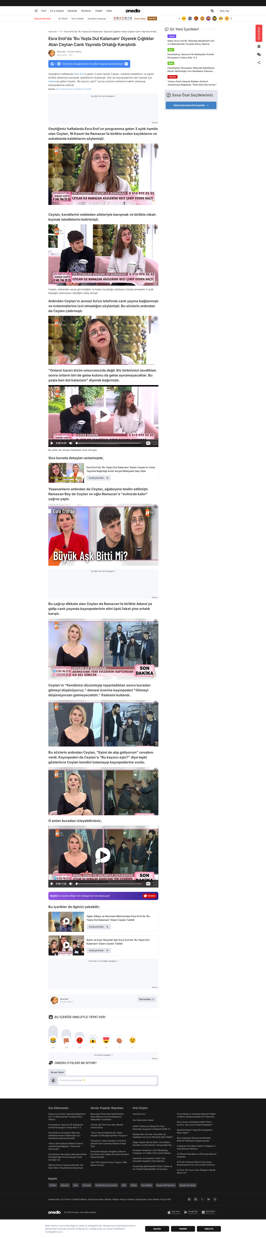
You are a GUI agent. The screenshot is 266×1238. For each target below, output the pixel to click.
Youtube (87, 1185)
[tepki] (53, 1040)
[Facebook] (195, 1199)
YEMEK (99, 11)
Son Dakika (146, 1185)
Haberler (52, 31)
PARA (109, 11)
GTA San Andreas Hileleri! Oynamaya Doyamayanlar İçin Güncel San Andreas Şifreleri (195, 1165)
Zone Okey (140, 18)
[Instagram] (189, 1199)
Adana (52, 81)
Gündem (172, 77)
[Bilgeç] (196, 18)
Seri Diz (152, 18)
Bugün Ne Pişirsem (166, 1185)
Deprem (65, 1185)
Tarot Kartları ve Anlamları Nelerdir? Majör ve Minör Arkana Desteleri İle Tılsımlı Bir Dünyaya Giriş (196, 1117)
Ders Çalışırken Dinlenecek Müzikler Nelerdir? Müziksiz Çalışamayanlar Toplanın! (194, 1141)
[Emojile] (208, 18)
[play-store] (191, 1212)
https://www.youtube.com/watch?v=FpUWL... (74, 89)
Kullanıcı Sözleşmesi (137, 1199)
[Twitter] (202, 1199)
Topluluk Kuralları (96, 1199)
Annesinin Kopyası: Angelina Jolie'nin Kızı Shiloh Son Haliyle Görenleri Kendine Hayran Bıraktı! (110, 1154)
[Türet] (190, 18)
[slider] (109, 444)
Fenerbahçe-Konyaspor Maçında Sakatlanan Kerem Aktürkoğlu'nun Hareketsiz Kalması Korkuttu (191, 70)
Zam (76, 1185)
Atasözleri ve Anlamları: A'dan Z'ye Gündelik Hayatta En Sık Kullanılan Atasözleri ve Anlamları (149, 1161)
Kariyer (123, 1199)
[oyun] (215, 18)
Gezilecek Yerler (187, 1185)
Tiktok (134, 1185)
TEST (43, 11)
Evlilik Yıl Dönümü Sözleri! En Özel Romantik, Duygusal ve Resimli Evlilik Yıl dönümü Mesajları (151, 1129)
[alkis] (221, 18)
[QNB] (184, 18)
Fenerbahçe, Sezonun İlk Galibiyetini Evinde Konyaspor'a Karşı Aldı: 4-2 (190, 56)
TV (60, 31)
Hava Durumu (139, 1114)
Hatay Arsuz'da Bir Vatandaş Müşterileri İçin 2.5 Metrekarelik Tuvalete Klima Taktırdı (190, 42)
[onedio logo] (133, 10)
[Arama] (212, 10)
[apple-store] (174, 1212)
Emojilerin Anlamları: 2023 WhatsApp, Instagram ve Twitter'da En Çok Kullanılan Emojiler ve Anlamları (152, 1153)
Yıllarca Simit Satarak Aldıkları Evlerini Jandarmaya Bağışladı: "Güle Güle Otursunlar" (192, 83)
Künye (163, 1199)
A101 (124, 1185)
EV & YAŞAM (57, 11)
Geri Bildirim (66, 1199)
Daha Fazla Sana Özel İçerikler (189, 105)
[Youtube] (208, 1199)
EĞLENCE (86, 11)
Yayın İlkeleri (153, 1199)
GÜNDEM (72, 11)
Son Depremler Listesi (143, 1120)
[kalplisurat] (227, 18)
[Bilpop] (202, 18)
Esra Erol (79, 73)
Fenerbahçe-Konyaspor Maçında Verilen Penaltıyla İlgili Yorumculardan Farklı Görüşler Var (67, 1157)
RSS (169, 1199)
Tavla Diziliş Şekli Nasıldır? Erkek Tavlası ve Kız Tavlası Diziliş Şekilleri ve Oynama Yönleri (152, 1169)
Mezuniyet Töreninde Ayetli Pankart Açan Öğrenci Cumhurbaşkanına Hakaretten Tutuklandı (107, 1117)
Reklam (108, 1199)
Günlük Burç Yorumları (106, 1185)
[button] (148, 443)
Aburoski (69, 51)
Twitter (53, 1185)
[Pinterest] (215, 1199)
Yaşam (172, 36)
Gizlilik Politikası (79, 1199)
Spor (171, 50)
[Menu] (36, 11)
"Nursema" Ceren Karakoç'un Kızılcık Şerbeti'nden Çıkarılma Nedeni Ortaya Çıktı (108, 1143)
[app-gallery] (209, 1212)
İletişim (115, 1199)
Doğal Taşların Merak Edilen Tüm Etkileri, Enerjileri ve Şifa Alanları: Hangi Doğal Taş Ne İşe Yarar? (152, 1145)
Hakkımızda (53, 1199)
